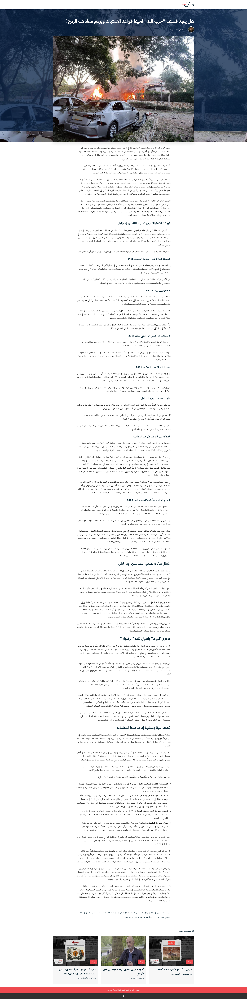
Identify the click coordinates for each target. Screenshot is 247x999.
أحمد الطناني (183, 30)
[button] (192, 5)
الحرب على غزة (138, 912)
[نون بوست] (186, 4)
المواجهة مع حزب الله (87, 912)
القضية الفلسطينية (103, 912)
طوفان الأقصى (129, 917)
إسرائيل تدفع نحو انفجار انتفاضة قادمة (175, 969)
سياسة (190, 962)
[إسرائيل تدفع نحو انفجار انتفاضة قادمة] (171, 951)
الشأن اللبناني (147, 917)
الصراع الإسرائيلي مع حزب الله (121, 912)
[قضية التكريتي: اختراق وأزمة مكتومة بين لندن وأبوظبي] (123, 951)
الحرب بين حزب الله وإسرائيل (154, 912)
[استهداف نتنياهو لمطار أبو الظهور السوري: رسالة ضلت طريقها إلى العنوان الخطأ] (75, 951)
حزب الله (138, 917)
